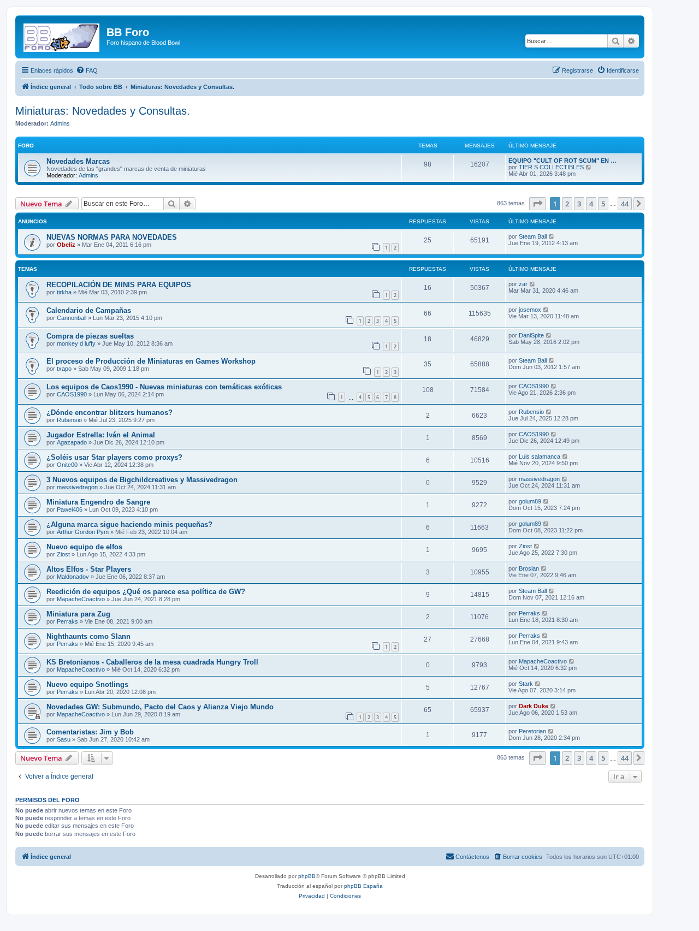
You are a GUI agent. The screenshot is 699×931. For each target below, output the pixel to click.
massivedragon (77, 487)
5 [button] (603, 204)
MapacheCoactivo (81, 599)
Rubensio (69, 420)
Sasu (63, 739)
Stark (526, 683)
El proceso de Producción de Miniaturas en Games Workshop (151, 361)
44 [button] (625, 204)
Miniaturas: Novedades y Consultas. (102, 111)
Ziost (63, 554)
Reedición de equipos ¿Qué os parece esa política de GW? (145, 592)
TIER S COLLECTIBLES (551, 167)
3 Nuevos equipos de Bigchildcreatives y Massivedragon (142, 480)
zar (523, 284)
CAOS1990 (72, 394)
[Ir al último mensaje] (551, 236)
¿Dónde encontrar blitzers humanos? (109, 412)
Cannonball (71, 318)
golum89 (530, 501)
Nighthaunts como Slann (88, 636)
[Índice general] (62, 35)
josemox (530, 309)
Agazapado (72, 442)
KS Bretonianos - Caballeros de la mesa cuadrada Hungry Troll (152, 662)
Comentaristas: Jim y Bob (90, 732)
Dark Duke (533, 706)
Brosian (529, 568)
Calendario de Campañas (88, 310)
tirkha (64, 292)
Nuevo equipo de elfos (84, 547)
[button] (537, 203)
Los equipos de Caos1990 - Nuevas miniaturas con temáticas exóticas (164, 387)
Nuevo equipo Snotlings (87, 684)
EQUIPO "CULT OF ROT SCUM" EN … (562, 160)
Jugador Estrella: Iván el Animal (100, 435)
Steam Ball (533, 236)
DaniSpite (531, 335)
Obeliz (66, 244)
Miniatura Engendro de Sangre (98, 502)
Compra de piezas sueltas (90, 336)
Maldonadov (73, 576)
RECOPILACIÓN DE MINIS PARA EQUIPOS (118, 285)
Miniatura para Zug (78, 614)
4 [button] (591, 204)
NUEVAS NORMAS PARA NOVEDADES (111, 237)
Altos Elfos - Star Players (88, 569)
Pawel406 (69, 509)
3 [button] (579, 204)
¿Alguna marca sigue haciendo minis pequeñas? (129, 524)
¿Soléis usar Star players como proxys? (114, 457)
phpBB (307, 876)
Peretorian (532, 731)
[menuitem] (87, 70)
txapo (64, 368)
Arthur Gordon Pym (83, 532)
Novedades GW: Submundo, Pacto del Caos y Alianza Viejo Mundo (160, 707)
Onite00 (67, 464)
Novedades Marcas (78, 161)
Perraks (67, 621)
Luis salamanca (539, 456)
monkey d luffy (76, 343)
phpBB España (363, 886)
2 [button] (567, 204)
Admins (60, 123)
